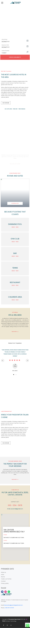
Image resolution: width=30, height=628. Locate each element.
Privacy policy (5, 583)
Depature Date (5, 45)
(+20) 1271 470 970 (9, 607)
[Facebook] (2, 592)
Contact (3, 581)
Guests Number (5, 50)
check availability (15, 57)
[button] (13, 374)
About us (3, 572)
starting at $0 (15, 203)
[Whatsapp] (9, 592)
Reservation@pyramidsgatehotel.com (13, 605)
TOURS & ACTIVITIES (6, 579)
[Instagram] (5, 592)
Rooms (3, 577)
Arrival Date (4, 39)
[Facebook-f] (3, 625)
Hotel (2, 574)
